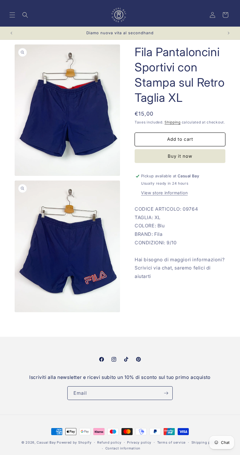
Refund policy (109, 442)
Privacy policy (139, 442)
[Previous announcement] (11, 33)
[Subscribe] (166, 393)
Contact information (122, 448)
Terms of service (171, 442)
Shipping (172, 122)
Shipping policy (205, 442)
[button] (12, 14)
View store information (164, 192)
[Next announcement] (228, 33)
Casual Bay (46, 442)
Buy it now (180, 156)
